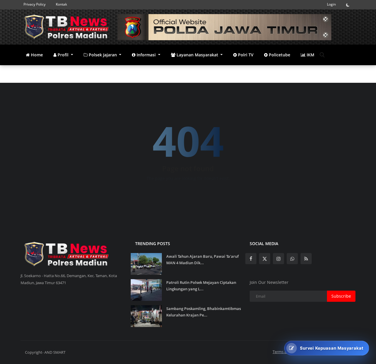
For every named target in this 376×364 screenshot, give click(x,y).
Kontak (61, 4)
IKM (310, 55)
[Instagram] (278, 258)
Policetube (279, 55)
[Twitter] (264, 258)
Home (36, 55)
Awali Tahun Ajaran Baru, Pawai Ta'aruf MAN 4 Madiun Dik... (202, 259)
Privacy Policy (35, 4)
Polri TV (245, 55)
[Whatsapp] (292, 258)
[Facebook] (250, 258)
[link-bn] (224, 27)
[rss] (306, 258)
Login (331, 4)
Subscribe (341, 296)
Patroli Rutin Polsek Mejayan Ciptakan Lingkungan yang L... (201, 285)
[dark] (349, 4)
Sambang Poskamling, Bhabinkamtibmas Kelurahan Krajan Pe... (203, 312)
